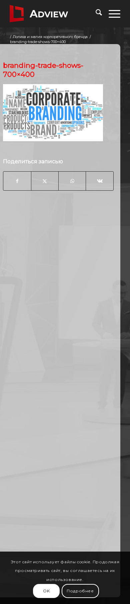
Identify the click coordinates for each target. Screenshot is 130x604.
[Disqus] (58, 302)
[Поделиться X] (44, 181)
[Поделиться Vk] (99, 181)
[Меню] (111, 13)
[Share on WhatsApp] (72, 181)
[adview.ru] (54, 13)
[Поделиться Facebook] (17, 181)
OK (46, 590)
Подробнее (80, 590)
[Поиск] (95, 13)
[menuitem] (95, 13)
